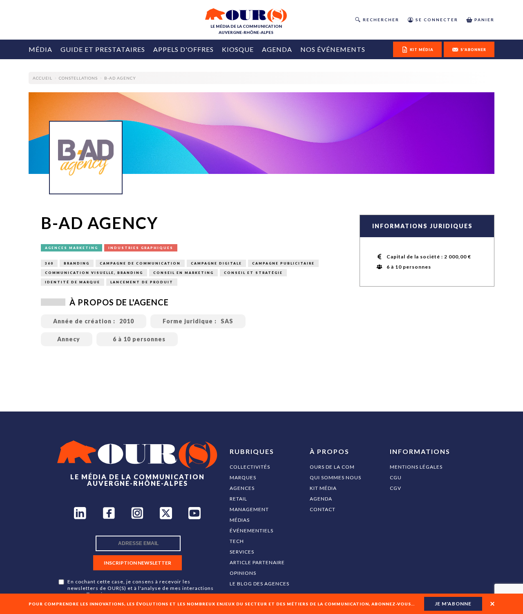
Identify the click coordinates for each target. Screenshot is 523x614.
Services (242, 552)
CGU (396, 477)
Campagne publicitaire (283, 263)
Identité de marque (72, 282)
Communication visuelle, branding (94, 273)
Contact (322, 509)
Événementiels (251, 530)
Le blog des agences (259, 584)
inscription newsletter (137, 563)
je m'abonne (453, 604)
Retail (238, 499)
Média (40, 49)
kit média (422, 49)
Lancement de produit (141, 282)
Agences (242, 488)
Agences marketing (71, 248)
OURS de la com (332, 467)
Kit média (323, 488)
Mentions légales (416, 467)
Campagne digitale (216, 263)
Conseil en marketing (183, 273)
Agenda (277, 49)
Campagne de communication (140, 263)
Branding (76, 263)
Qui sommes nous (335, 477)
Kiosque (238, 49)
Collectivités (250, 467)
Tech (237, 541)
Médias (240, 520)
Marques (243, 477)
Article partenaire (257, 562)
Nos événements (332, 49)
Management (249, 509)
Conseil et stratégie (253, 273)
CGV (395, 488)
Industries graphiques (140, 248)
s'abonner (473, 49)
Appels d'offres (183, 49)
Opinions (243, 573)
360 (49, 263)
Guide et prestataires (102, 49)
